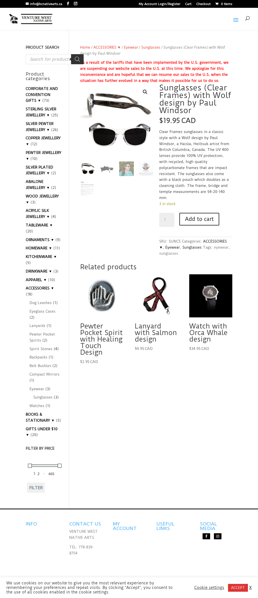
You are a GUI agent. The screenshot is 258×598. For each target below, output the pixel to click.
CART (118, 561)
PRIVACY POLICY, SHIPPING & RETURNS (41, 556)
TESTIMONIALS (39, 541)
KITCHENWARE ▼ (41, 256)
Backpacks (38, 357)
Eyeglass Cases (42, 311)
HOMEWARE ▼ (39, 248)
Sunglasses (150, 47)
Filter (36, 487)
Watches (36, 406)
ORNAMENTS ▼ (40, 240)
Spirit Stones (40, 349)
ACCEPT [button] (238, 588)
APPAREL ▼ (36, 280)
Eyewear (131, 47)
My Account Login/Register (159, 4)
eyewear (221, 247)
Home (85, 47)
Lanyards (37, 325)
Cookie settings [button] (209, 587)
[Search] (77, 59)
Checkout (203, 4)
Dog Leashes (40, 303)
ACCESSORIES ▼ (107, 47)
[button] (145, 91)
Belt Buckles (40, 365)
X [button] (250, 587)
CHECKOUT (123, 551)
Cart (188, 4)
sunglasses (168, 253)
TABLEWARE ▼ (39, 225)
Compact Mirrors (44, 374)
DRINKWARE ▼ (39, 271)
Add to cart (199, 219)
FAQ (30, 531)
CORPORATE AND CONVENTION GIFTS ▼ (42, 94)
